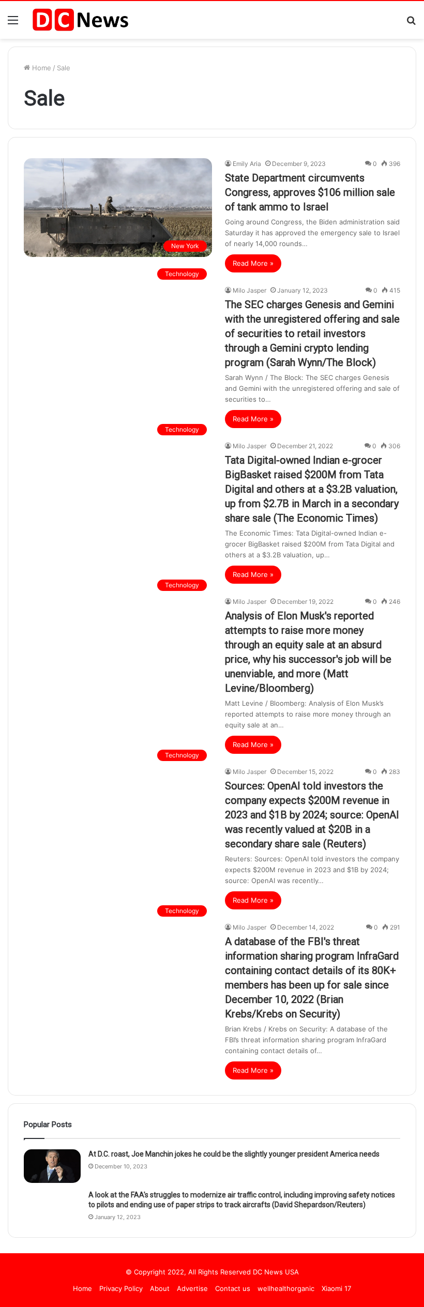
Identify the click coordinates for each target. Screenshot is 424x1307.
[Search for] (411, 23)
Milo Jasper (249, 290)
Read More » (253, 263)
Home (40, 68)
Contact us (232, 1288)
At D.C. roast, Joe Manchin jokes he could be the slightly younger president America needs (234, 1154)
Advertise (192, 1288)
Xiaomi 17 (336, 1288)
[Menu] (13, 23)
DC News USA (276, 1272)
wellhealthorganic (286, 1288)
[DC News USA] (80, 20)
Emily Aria (247, 164)
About (160, 1288)
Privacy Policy (121, 1288)
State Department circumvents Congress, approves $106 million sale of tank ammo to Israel (310, 192)
